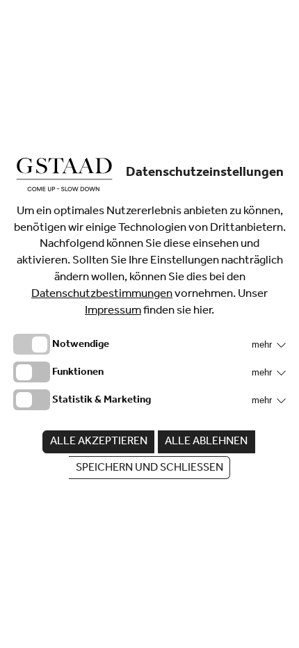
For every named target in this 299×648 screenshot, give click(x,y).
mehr (263, 344)
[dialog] (149, 324)
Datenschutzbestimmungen (101, 295)
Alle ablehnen (206, 442)
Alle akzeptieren (98, 442)
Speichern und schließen (149, 468)
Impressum (113, 312)
